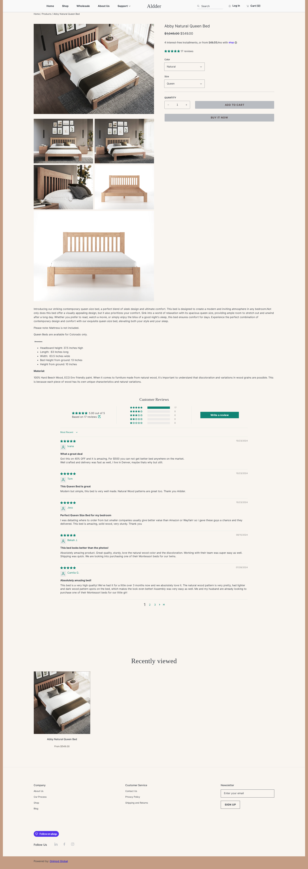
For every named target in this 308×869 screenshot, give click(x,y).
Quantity (170, 97)
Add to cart (234, 104)
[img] (68, 441)
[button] (172, 51)
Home (37, 14)
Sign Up (230, 804)
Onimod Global (59, 861)
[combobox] (210, 6)
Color (167, 59)
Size (166, 76)
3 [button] (155, 604)
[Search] (199, 6)
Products (46, 14)
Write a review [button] (219, 415)
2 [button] (150, 604)
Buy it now (219, 117)
